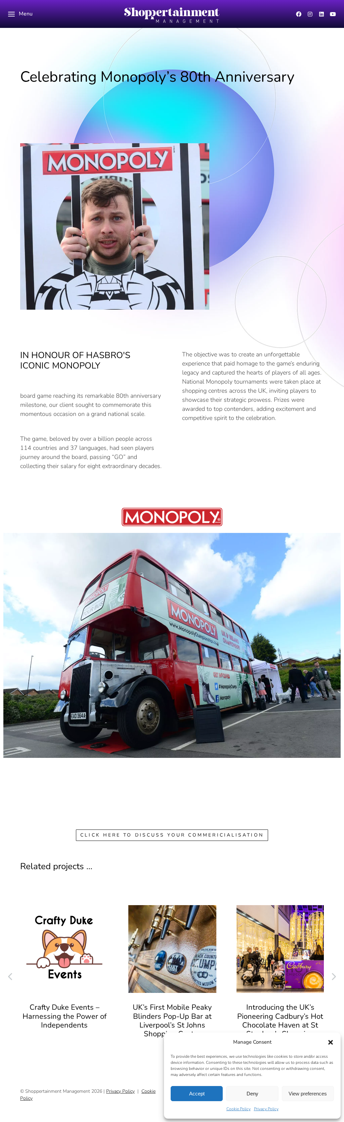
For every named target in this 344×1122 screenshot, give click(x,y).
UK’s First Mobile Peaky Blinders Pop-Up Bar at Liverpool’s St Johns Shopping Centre (172, 1020)
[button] (330, 1042)
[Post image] (64, 949)
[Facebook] (298, 14)
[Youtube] (333, 14)
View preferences (308, 1093)
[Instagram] (310, 14)
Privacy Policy (266, 1109)
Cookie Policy (238, 1109)
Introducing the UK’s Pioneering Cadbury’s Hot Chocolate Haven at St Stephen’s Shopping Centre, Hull (280, 1025)
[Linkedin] (321, 14)
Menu (26, 13)
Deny (252, 1093)
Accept (197, 1093)
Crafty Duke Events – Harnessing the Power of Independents (64, 1016)
